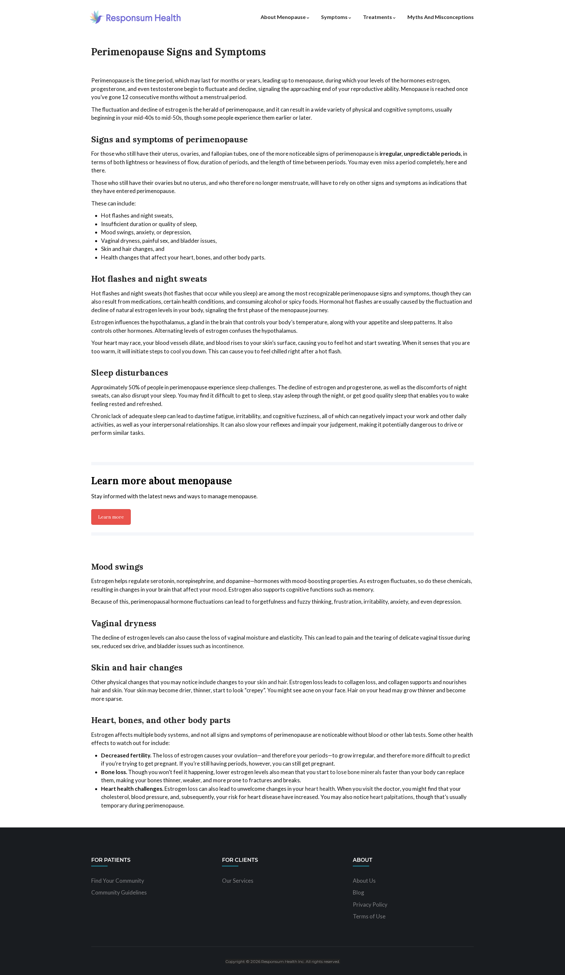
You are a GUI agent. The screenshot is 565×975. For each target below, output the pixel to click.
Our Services (237, 880)
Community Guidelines (119, 892)
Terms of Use (369, 916)
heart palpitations (391, 796)
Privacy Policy (370, 904)
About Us (364, 880)
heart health (320, 788)
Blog (358, 892)
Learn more (111, 517)
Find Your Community (117, 880)
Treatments (377, 17)
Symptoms (334, 17)
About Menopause (283, 17)
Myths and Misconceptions (440, 17)
